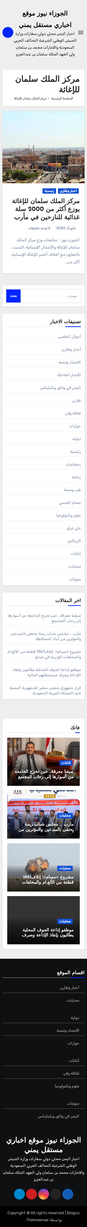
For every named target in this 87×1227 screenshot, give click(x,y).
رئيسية (49, 191)
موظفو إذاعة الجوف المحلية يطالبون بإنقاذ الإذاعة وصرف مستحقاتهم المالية (48, 935)
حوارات (75, 426)
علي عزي (74, 528)
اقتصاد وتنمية (69, 362)
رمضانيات (73, 464)
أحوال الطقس (69, 336)
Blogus (73, 1213)
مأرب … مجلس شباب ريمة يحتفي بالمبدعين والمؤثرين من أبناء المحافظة (46, 829)
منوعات (75, 579)
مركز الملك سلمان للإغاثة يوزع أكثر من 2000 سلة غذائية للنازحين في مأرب (46, 209)
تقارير (76, 400)
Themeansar (37, 1220)
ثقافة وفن (73, 413)
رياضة (76, 477)
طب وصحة (72, 489)
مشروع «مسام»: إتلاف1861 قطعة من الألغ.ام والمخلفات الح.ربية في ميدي (48, 882)
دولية (76, 438)
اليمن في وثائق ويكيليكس (60, 387)
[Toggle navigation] (81, 32)
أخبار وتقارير (68, 191)
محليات (74, 566)
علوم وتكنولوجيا (68, 515)
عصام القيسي (70, 502)
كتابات (76, 553)
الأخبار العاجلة (69, 375)
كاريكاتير (74, 540)
